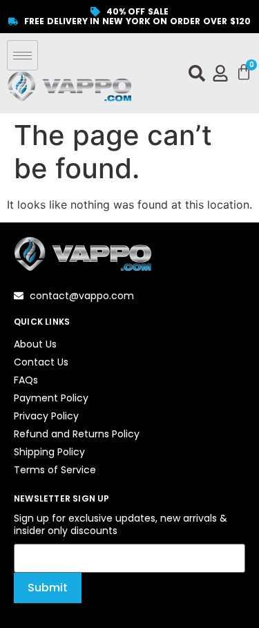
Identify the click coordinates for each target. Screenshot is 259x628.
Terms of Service (55, 470)
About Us (35, 344)
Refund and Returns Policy (77, 434)
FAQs (26, 380)
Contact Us (41, 362)
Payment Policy (51, 398)
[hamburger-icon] (22, 55)
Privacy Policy (46, 416)
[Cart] (244, 72)
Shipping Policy (49, 452)
